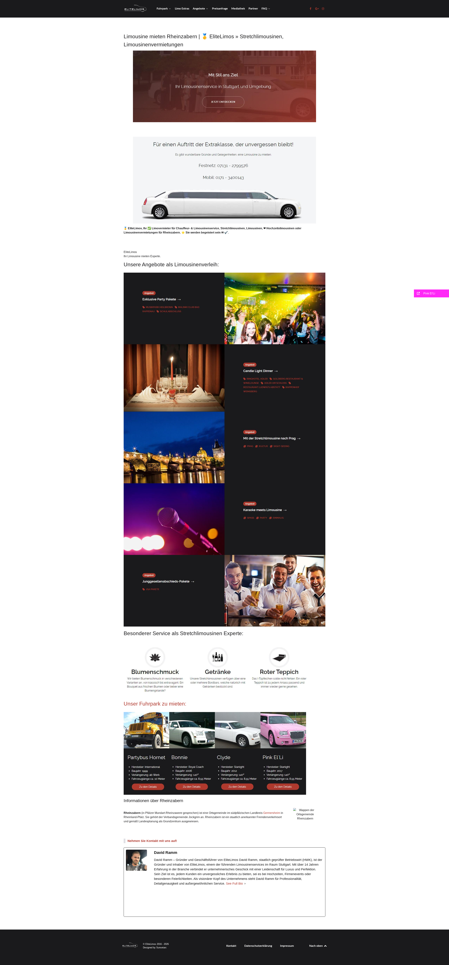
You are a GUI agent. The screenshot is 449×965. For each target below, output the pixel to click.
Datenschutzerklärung (258, 945)
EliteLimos (130, 252)
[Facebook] (180, 901)
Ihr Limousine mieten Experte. (142, 256)
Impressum (287, 945)
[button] (431, 293)
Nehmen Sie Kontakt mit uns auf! (152, 841)
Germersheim (271, 812)
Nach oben (316, 945)
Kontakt (231, 945)
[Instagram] (234, 901)
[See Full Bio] (245, 883)
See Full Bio (234, 883)
